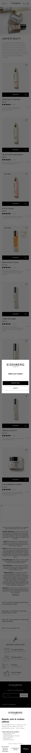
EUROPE (15, 388)
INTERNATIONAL (15, 383)
